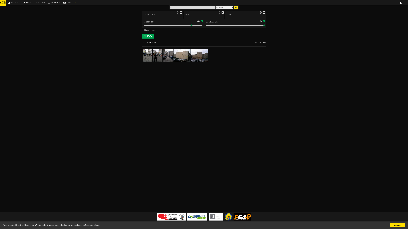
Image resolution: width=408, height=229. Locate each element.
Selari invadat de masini (168, 57)
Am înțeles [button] (397, 225)
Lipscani (147, 59)
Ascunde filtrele (149, 42)
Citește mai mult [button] (93, 225)
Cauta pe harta (150, 30)
